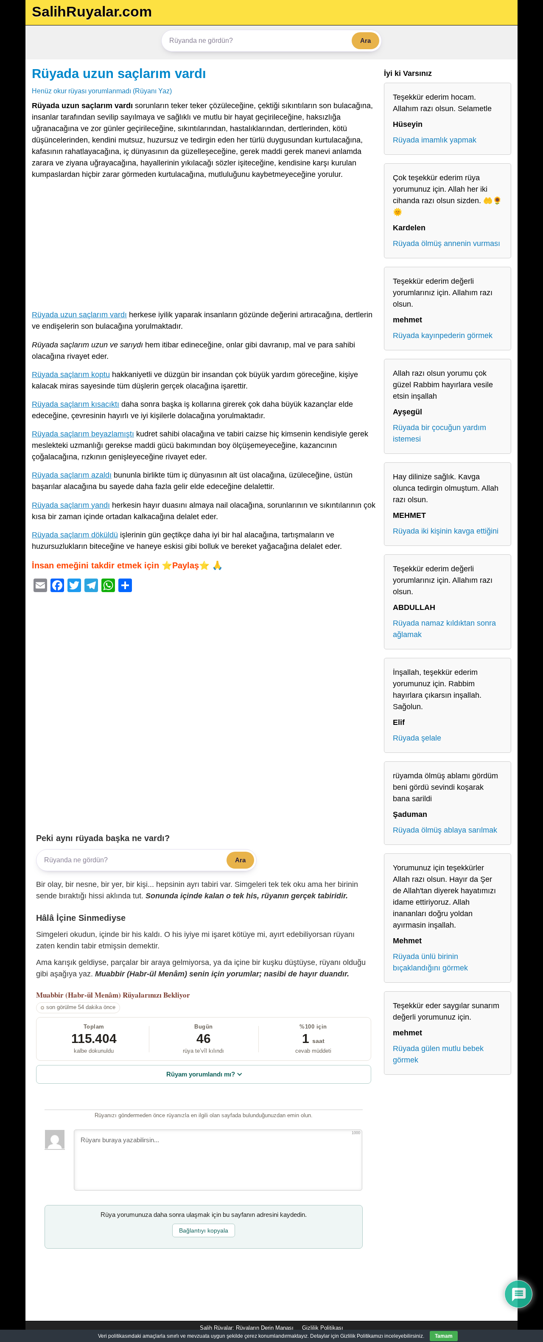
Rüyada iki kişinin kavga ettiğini (445, 531)
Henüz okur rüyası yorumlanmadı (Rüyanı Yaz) (102, 91)
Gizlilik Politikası (322, 1328)
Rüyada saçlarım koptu (71, 374)
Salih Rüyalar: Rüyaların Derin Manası (247, 1328)
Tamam (444, 1336)
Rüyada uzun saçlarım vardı (119, 73)
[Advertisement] (203, 246)
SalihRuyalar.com (92, 11)
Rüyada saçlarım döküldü (75, 535)
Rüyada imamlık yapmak (434, 140)
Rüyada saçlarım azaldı (72, 475)
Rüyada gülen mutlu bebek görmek (438, 1054)
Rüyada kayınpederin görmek (443, 335)
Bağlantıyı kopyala (203, 1230)
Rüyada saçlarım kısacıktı (75, 404)
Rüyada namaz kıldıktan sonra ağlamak (444, 629)
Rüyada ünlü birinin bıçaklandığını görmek (430, 962)
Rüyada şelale (417, 738)
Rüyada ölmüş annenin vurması (446, 243)
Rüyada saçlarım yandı (71, 505)
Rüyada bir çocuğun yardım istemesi (439, 433)
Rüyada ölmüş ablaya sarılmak (445, 830)
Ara (365, 40)
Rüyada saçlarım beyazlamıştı (83, 434)
